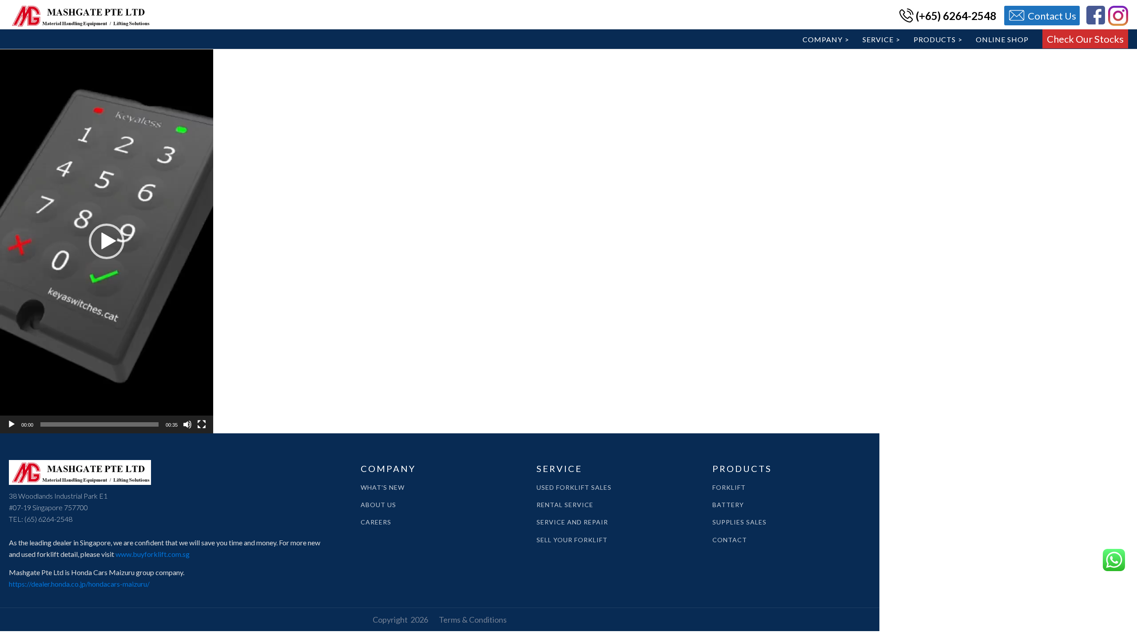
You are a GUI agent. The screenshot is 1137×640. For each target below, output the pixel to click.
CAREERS (376, 522)
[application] (106, 241)
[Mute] (187, 424)
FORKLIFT (729, 487)
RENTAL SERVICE (565, 504)
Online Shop (1002, 39)
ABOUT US (378, 504)
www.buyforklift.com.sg (152, 554)
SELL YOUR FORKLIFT (572, 539)
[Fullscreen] (201, 424)
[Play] (11, 424)
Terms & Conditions (473, 619)
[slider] (99, 424)
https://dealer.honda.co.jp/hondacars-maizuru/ (79, 584)
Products (935, 39)
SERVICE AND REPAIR (572, 522)
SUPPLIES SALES (739, 522)
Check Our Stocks (1085, 39)
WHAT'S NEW (383, 487)
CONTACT (729, 539)
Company (823, 39)
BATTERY (728, 504)
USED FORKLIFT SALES (574, 487)
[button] (106, 241)
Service (878, 39)
